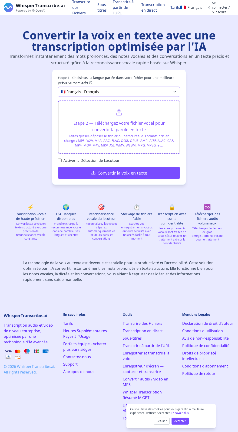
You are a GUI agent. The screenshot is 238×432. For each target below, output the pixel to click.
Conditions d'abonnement (205, 366)
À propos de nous (78, 371)
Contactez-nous (77, 356)
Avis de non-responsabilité (205, 338)
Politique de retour (198, 373)
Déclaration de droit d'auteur (207, 323)
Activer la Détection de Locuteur (91, 160)
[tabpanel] (119, 127)
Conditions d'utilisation (202, 330)
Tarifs (175, 7)
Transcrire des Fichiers (142, 323)
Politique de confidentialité (205, 345)
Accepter (180, 421)
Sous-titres (102, 7)
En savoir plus (180, 413)
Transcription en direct (153, 7)
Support (70, 364)
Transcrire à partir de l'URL (146, 345)
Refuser (162, 421)
